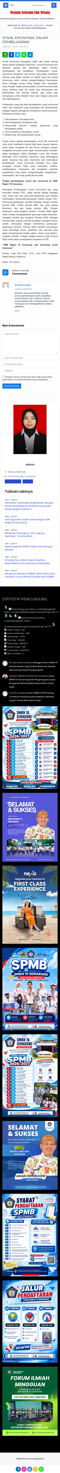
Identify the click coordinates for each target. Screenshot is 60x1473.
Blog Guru (39, 25)
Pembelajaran (13, 481)
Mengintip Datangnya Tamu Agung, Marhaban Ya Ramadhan (25, 534)
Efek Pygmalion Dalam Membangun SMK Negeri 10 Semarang (27, 521)
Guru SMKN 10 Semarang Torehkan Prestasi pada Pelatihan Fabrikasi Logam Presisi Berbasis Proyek (31, 696)
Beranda (27, 25)
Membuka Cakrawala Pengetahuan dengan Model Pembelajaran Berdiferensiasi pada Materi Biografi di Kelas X (29, 506)
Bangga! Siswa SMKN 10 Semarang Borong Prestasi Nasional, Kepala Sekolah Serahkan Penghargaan (33, 666)
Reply (17, 311)
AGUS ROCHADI (23, 285)
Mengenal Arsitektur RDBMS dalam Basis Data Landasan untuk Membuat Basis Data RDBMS (30, 575)
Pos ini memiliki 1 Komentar (22, 476)
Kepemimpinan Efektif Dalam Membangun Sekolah (29, 548)
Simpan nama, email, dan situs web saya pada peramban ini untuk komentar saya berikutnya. (27, 378)
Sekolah (28, 481)
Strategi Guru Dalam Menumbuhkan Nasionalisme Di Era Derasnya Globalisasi (27, 561)
